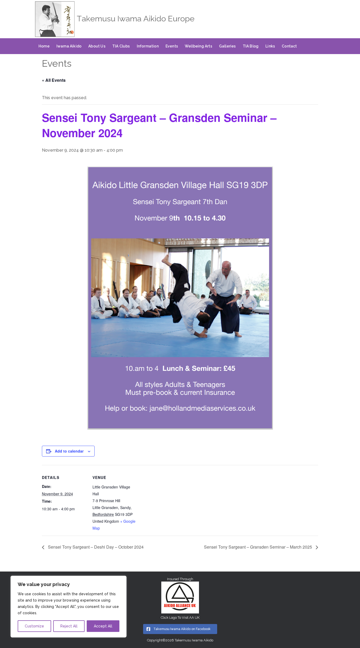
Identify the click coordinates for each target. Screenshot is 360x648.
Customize (34, 626)
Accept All (103, 626)
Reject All (68, 626)
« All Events (54, 80)
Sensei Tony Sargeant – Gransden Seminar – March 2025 (258, 547)
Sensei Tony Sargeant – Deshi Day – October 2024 (95, 547)
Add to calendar (69, 451)
